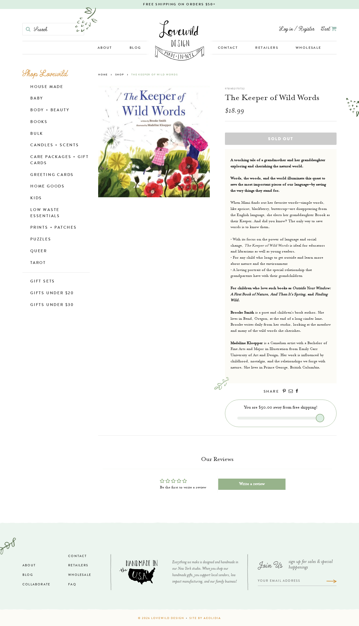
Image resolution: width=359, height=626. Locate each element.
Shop (119, 75)
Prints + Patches (53, 228)
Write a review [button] (252, 484)
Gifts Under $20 (52, 293)
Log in (286, 28)
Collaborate (36, 584)
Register (306, 28)
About (105, 48)
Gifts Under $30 (52, 305)
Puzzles (40, 240)
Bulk (36, 134)
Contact (228, 48)
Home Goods (47, 187)
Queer (38, 251)
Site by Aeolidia (205, 618)
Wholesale (308, 48)
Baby (36, 99)
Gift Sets (42, 282)
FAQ (72, 584)
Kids (36, 198)
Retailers (266, 48)
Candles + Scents (54, 145)
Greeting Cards (52, 175)
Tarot (38, 263)
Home (103, 75)
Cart (326, 28)
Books (39, 122)
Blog (135, 48)
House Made (46, 87)
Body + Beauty (49, 110)
